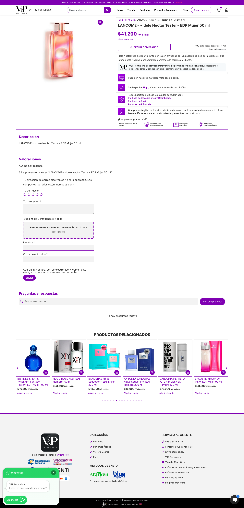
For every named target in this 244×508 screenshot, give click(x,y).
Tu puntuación (31, 190)
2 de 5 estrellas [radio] (29, 194)
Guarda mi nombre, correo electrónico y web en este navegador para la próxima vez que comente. (54, 271)
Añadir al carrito (60, 393)
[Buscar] (107, 10)
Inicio (120, 10)
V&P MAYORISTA (40, 10)
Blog (185, 10)
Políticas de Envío (137, 101)
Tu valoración (32, 201)
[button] (100, 22)
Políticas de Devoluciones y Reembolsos (150, 98)
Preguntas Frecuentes (166, 10)
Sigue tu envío (201, 10)
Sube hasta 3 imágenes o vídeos (43, 218)
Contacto (145, 10)
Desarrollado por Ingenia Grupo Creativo (123, 504)
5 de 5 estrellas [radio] (41, 194)
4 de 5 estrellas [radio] (37, 194)
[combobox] (85, 10)
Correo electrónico (35, 254)
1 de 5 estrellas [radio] (25, 194)
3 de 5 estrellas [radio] (33, 194)
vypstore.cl (179, 2)
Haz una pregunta (212, 301)
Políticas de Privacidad (140, 104)
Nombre (29, 242)
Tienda (131, 10)
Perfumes (130, 19)
